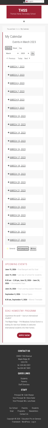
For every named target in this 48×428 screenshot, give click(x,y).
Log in (33, 422)
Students (24, 378)
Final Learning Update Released (29, 289)
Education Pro (27, 419)
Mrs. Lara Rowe (29, 401)
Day (20, 48)
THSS (22, 10)
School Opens (27, 294)
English (30, 1)
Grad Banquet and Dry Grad (28, 269)
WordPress (26, 422)
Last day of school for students (30, 275)
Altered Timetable (35, 300)
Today (20, 58)
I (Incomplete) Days (18, 283)
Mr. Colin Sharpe (28, 395)
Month (8, 48)
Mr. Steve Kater (29, 398)
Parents (24, 381)
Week (15, 48)
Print (33, 249)
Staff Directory (24, 384)
